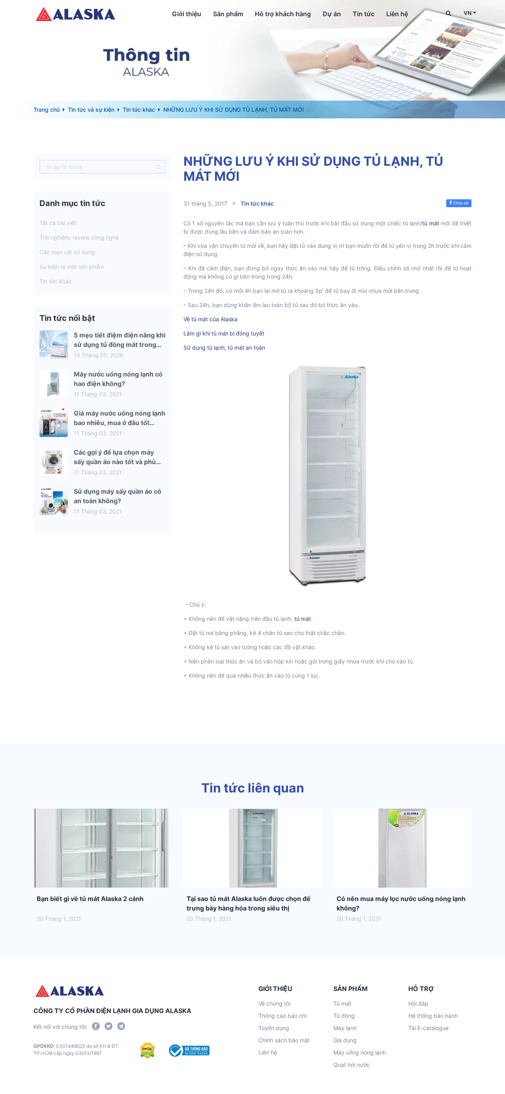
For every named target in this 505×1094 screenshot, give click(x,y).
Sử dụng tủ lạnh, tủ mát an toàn (224, 347)
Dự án (332, 14)
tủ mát (430, 223)
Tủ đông (344, 1015)
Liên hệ (397, 14)
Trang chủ (47, 109)
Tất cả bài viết (57, 222)
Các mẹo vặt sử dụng (67, 252)
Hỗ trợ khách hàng (283, 14)
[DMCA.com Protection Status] (147, 1050)
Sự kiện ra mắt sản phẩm (71, 266)
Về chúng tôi (274, 1003)
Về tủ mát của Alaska (210, 319)
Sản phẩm (228, 14)
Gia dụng (345, 1040)
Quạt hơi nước (351, 1064)
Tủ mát (342, 1003)
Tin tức (363, 14)
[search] (159, 167)
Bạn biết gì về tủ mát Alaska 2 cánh (90, 899)
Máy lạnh (345, 1028)
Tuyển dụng (273, 1028)
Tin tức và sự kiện (91, 109)
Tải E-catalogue (428, 1028)
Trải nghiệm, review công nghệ (79, 237)
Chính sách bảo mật (284, 1040)
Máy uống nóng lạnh (359, 1052)
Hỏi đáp (418, 1003)
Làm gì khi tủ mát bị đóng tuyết (223, 333)
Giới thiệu (186, 14)
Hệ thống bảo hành (433, 1015)
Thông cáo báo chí (282, 1015)
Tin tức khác (139, 109)
